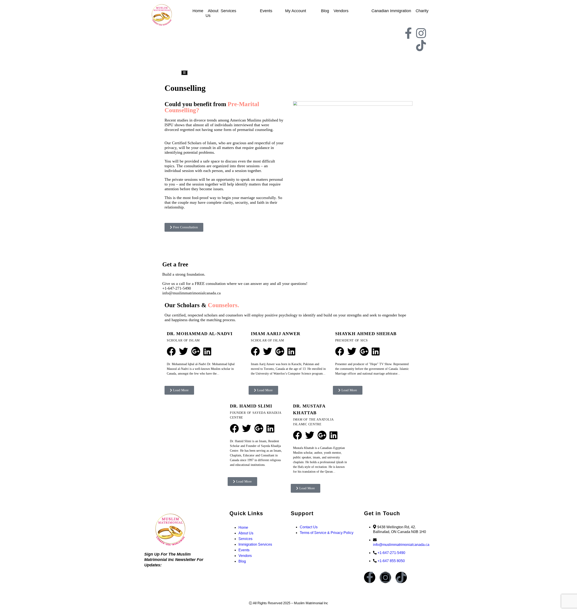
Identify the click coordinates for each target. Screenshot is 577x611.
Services (228, 11)
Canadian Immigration (391, 11)
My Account (295, 11)
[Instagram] (421, 33)
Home (197, 11)
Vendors (341, 11)
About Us (212, 13)
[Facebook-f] (408, 33)
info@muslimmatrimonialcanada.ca (191, 293)
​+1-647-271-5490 (176, 288)
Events (266, 11)
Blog (325, 11)
